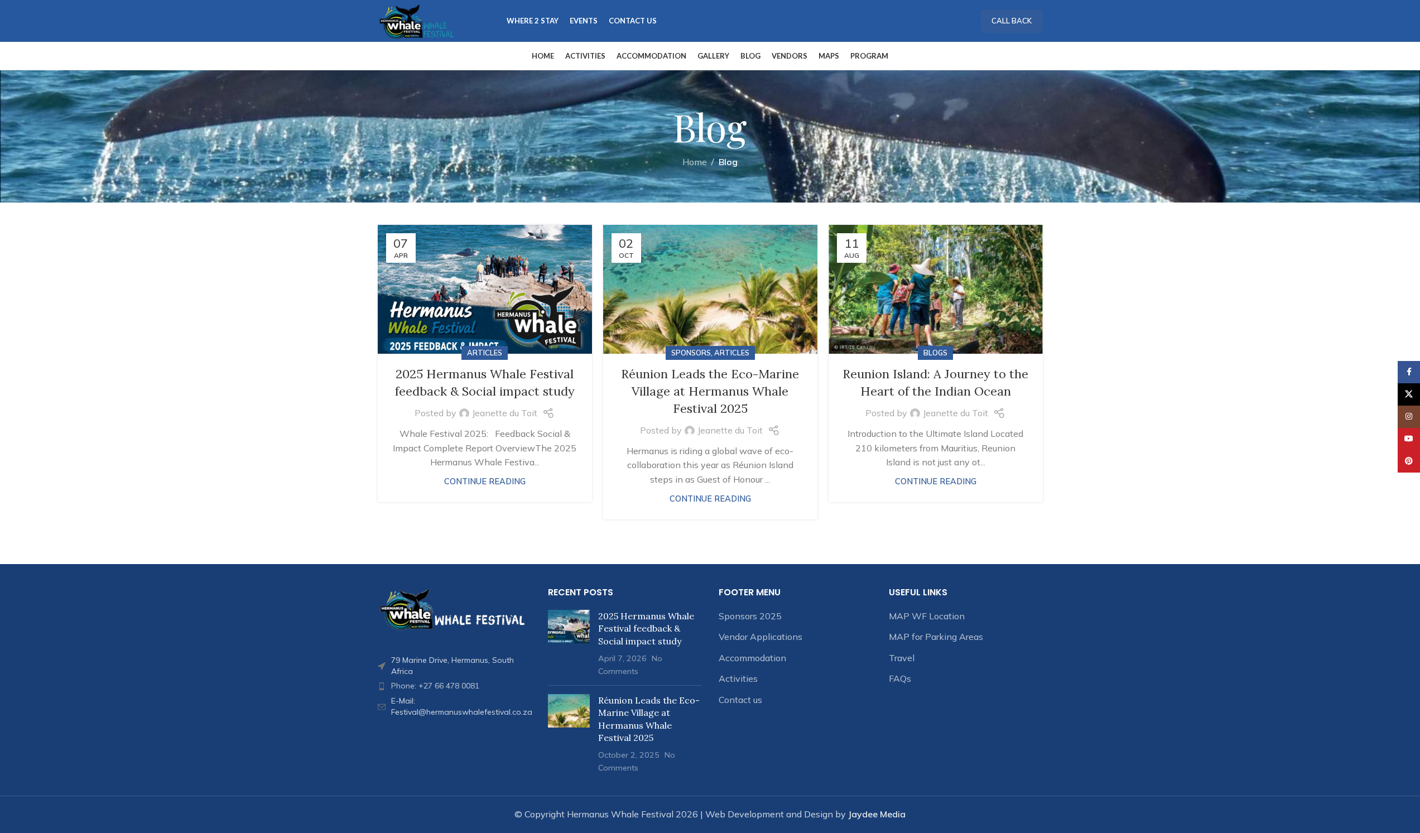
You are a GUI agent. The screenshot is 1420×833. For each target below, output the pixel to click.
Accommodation (752, 657)
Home (694, 161)
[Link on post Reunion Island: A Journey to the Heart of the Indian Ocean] (936, 289)
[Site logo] (417, 20)
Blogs (935, 352)
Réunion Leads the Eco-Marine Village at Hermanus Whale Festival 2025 (710, 391)
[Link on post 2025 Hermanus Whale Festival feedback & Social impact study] (485, 289)
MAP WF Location (927, 616)
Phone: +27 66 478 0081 (435, 686)
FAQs (900, 678)
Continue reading (485, 481)
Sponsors (691, 352)
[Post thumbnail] (569, 643)
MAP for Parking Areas (936, 636)
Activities (738, 678)
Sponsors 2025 (750, 616)
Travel (901, 657)
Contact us (740, 699)
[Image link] (455, 608)
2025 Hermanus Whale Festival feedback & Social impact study (646, 628)
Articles (484, 352)
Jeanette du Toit (504, 412)
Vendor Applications (760, 636)
